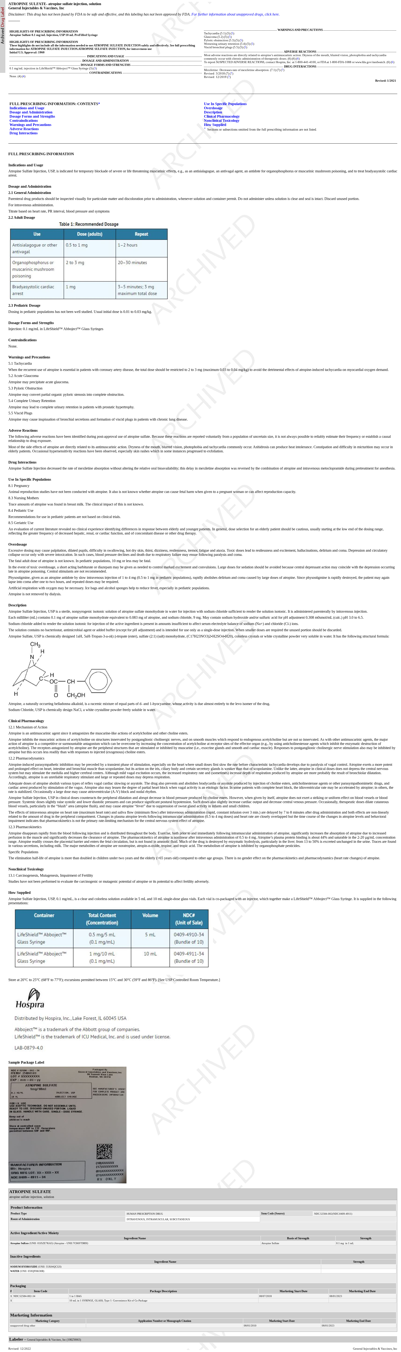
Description (213, 112)
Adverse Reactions (24, 129)
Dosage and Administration (31, 112)
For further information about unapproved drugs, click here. (235, 14)
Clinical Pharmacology (222, 116)
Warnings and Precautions (30, 125)
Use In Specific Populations (225, 104)
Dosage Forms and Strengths (32, 116)
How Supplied (215, 125)
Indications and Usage (27, 108)
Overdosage (213, 108)
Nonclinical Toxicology (221, 120)
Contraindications (24, 120)
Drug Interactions (24, 133)
